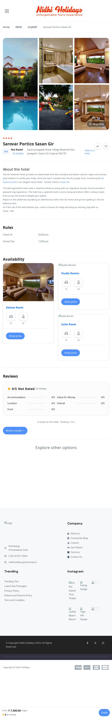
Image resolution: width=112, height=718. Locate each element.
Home (6, 27)
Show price (15, 336)
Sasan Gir (64, 182)
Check (104, 712)
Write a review (14, 430)
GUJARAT (32, 27)
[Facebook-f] (87, 643)
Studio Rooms (70, 273)
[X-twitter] (95, 643)
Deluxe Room (14, 307)
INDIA (18, 27)
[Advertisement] (56, 486)
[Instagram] (103, 643)
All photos (98, 124)
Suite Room (68, 324)
